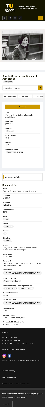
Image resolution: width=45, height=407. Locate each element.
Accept (6, 404)
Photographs (8, 82)
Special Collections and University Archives (16, 384)
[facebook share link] (9, 356)
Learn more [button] (22, 397)
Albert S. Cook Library (9, 377)
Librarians (10, 131)
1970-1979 (7, 241)
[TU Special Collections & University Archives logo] (21, 8)
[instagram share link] (4, 356)
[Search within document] (40, 87)
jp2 (8, 145)
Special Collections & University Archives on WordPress (21, 361)
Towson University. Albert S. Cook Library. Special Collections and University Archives (23, 273)
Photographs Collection (15, 152)
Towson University (10, 288)
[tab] (22, 107)
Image (6, 219)
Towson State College (26, 288)
